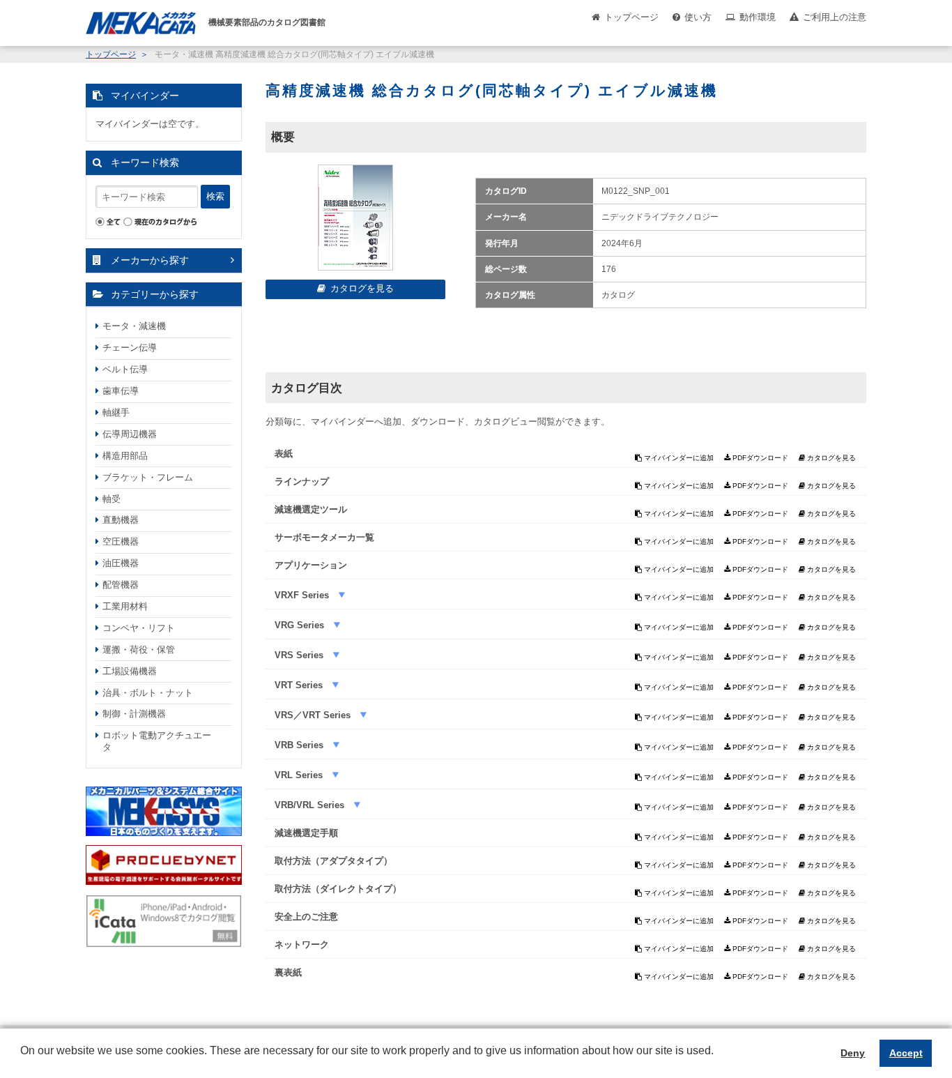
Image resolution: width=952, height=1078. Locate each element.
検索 (215, 196)
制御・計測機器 (134, 713)
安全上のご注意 (306, 916)
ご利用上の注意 (834, 17)
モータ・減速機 (134, 326)
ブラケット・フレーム (147, 477)
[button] (22, 1061)
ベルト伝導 (125, 369)
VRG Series (301, 625)
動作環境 (757, 17)
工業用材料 (125, 606)
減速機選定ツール (311, 509)
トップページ (631, 17)
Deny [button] (852, 1052)
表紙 (284, 453)
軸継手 (116, 412)
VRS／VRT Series (314, 715)
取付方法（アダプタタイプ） (333, 861)
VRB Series (300, 745)
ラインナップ (302, 481)
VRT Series (300, 685)
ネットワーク (302, 944)
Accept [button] (906, 1052)
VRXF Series (303, 595)
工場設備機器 (129, 671)
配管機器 (120, 584)
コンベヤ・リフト (138, 628)
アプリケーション (311, 565)
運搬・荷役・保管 (138, 649)
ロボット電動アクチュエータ (156, 741)
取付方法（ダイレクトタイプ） (338, 888)
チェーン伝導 (129, 347)
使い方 (698, 17)
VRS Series (300, 655)
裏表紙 (288, 972)
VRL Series (300, 775)
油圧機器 (120, 563)
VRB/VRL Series (311, 805)
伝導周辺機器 (129, 434)
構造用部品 (125, 455)
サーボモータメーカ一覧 (324, 537)
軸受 (111, 499)
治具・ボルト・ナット (147, 693)
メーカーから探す (150, 260)
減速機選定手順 (306, 833)
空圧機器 (120, 541)
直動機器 (120, 520)
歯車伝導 (120, 391)
